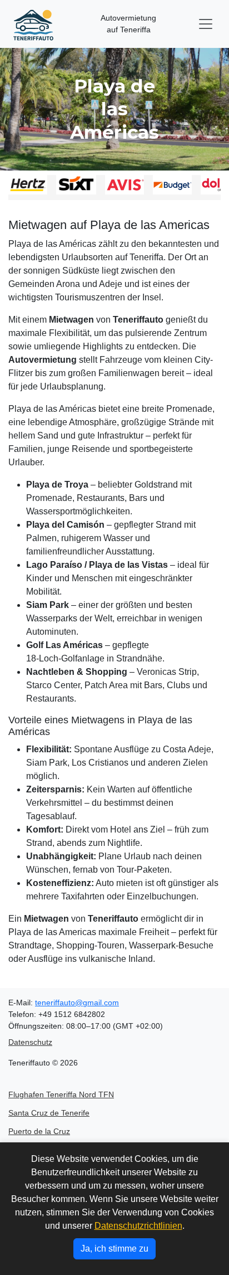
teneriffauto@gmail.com (77, 1002)
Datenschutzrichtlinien (138, 1225)
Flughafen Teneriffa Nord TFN (61, 1094)
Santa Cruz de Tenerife (48, 1112)
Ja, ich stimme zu (114, 1248)
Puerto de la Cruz (39, 1131)
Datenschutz (30, 1042)
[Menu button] (206, 24)
